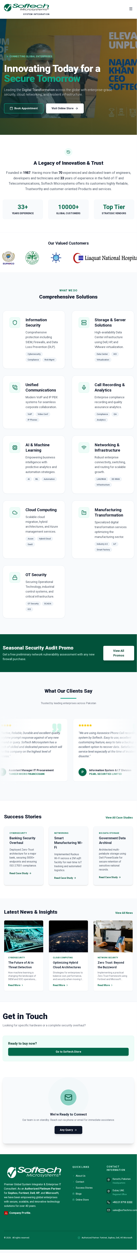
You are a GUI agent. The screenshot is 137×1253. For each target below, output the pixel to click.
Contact (80, 1181)
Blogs (79, 1193)
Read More (14, 985)
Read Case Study (19, 873)
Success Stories (84, 1187)
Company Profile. (20, 1212)
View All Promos (118, 653)
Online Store (82, 1199)
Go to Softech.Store (68, 1051)
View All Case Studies (119, 817)
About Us (80, 1175)
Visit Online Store (63, 108)
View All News (124, 912)
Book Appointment (26, 108)
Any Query (66, 1129)
